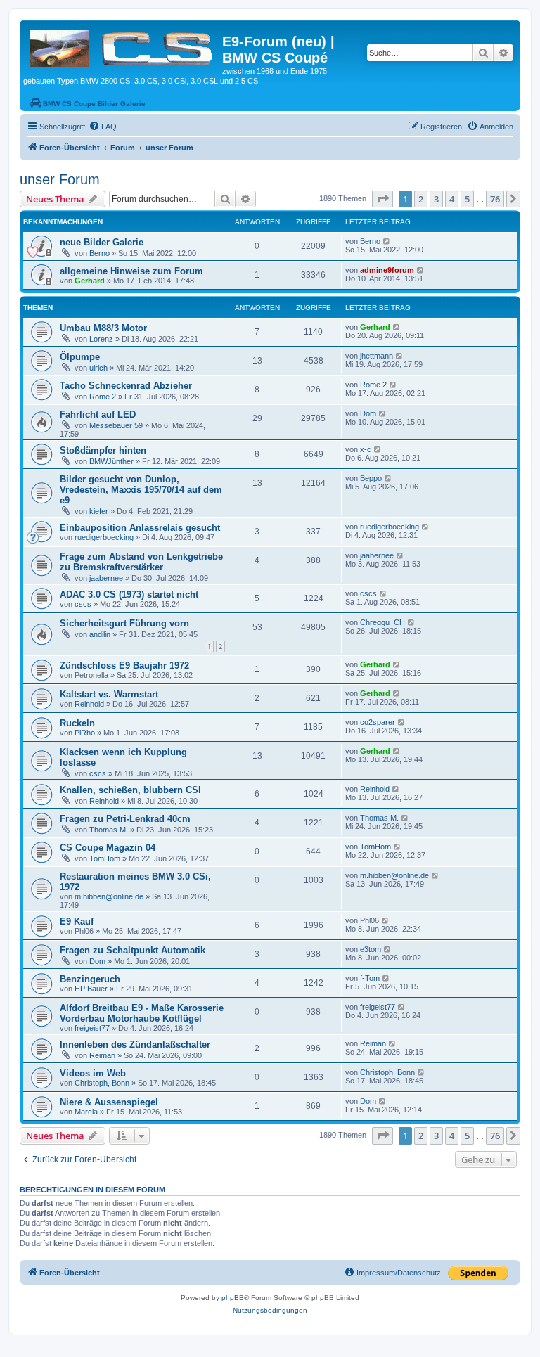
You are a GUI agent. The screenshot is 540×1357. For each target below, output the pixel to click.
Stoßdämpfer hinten (103, 450)
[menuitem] (103, 126)
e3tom (370, 949)
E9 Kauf (77, 921)
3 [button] (436, 199)
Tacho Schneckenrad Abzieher (126, 385)
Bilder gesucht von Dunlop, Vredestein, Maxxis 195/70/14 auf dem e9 (141, 490)
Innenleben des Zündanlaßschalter (135, 1044)
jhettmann (376, 356)
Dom (368, 413)
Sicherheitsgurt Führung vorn (124, 623)
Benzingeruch (90, 979)
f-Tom (370, 978)
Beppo (371, 478)
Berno (99, 253)
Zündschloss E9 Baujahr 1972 (124, 665)
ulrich (98, 368)
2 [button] (420, 199)
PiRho (85, 732)
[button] (382, 199)
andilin (99, 634)
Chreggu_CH (382, 622)
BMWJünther (111, 461)
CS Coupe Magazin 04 (107, 847)
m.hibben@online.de (109, 896)
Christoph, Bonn (102, 1083)
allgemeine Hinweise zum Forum (131, 271)
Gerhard (90, 280)
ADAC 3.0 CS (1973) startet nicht (129, 594)
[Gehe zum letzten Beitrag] (387, 241)
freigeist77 (92, 1028)
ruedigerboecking (104, 537)
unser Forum (60, 179)
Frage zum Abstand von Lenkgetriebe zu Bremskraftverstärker (141, 561)
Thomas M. (108, 829)
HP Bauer (91, 988)
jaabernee (106, 578)
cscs (83, 604)
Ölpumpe (80, 357)
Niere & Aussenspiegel (109, 1102)
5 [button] (467, 199)
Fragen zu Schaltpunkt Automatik (132, 950)
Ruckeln (77, 723)
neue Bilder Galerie (101, 242)
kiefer (98, 511)
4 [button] (451, 199)
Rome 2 (102, 396)
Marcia (86, 1111)
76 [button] (495, 199)
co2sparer (377, 722)
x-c (365, 449)
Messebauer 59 (116, 425)
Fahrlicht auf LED (98, 414)
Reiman (102, 1055)
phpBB (232, 1297)
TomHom (104, 858)
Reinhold (89, 704)
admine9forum (387, 270)
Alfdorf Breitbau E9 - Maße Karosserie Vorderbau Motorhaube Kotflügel (142, 1013)
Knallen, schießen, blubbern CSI (130, 790)
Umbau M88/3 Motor (103, 328)
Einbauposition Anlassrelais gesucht (140, 527)
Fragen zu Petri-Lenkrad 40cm (125, 818)
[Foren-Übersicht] (122, 45)
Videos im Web (93, 1073)
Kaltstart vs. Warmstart (109, 694)
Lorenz (101, 339)
